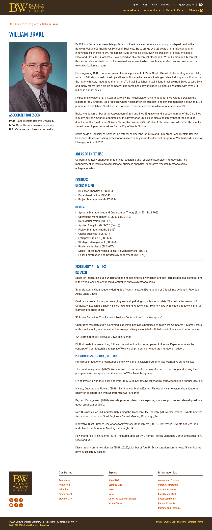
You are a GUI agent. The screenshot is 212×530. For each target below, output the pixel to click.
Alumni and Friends (168, 480)
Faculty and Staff (167, 494)
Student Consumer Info (175, 522)
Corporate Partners (168, 484)
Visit (145, 4)
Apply (135, 4)
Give (154, 4)
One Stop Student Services (122, 498)
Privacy (158, 522)
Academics (64, 480)
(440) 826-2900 (16, 525)
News (111, 494)
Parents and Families (169, 508)
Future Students (166, 503)
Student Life (65, 498)
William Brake (50, 24)
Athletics (195, 10)
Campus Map (115, 484)
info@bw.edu (32, 525)
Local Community (167, 498)
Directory (44, 525)
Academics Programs (26, 24)
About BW (113, 480)
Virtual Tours (115, 503)
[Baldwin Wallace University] (10, 23)
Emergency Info (195, 522)
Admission (64, 484)
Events (112, 489)
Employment (65, 494)
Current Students (167, 489)
